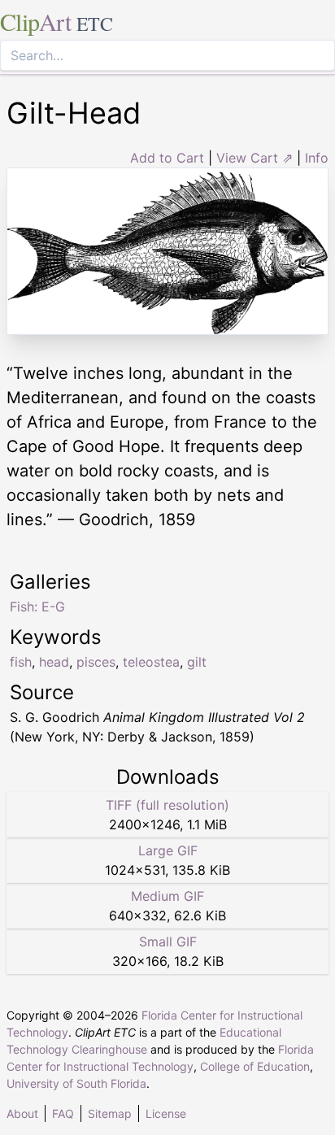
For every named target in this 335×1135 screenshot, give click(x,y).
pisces (95, 662)
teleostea (151, 662)
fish (21, 662)
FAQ (63, 1113)
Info (316, 158)
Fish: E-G (37, 606)
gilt (197, 662)
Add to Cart (167, 158)
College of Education (255, 1066)
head (54, 662)
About (22, 1113)
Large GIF (168, 850)
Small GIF (168, 941)
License (166, 1113)
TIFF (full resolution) (167, 805)
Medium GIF (167, 896)
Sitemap (110, 1113)
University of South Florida (76, 1083)
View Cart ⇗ (254, 158)
